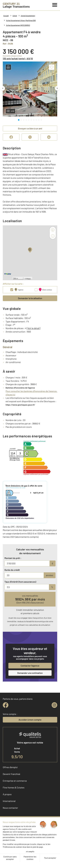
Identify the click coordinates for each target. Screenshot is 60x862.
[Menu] (54, 4)
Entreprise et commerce (15, 780)
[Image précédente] (3, 88)
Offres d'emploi (10, 767)
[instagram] (54, 705)
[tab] (18, 120)
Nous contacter (10, 807)
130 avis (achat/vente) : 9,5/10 (18, 58)
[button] (8, 67)
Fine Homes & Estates (13, 787)
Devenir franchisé (11, 774)
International (9, 801)
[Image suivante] (57, 88)
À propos (7, 794)
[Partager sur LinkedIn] (49, 137)
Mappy (28, 278)
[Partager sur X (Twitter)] (30, 137)
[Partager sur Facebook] (11, 137)
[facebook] (5, 705)
